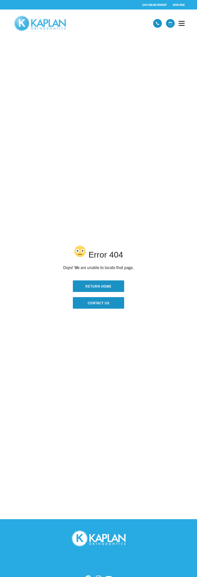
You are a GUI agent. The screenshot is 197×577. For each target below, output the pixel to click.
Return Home (98, 286)
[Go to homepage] (78, 23)
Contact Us (99, 303)
